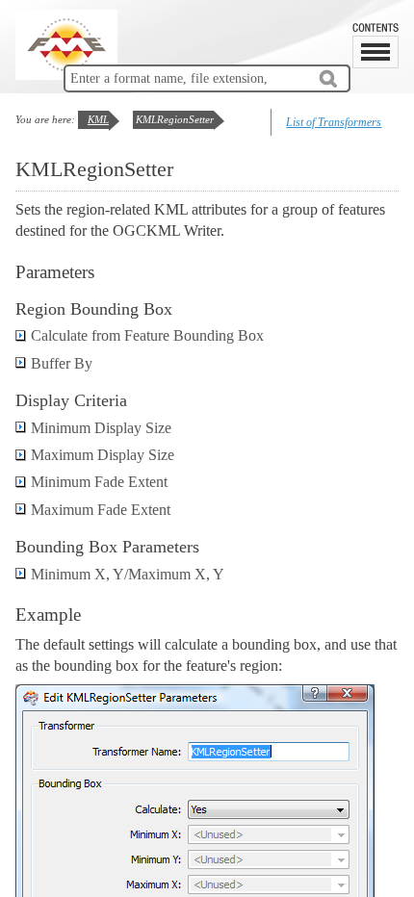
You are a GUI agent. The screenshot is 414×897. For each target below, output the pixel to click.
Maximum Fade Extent (100, 509)
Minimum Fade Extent (99, 482)
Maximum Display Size (102, 455)
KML (98, 119)
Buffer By (61, 363)
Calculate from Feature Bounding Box (147, 335)
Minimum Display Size (101, 428)
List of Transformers (333, 122)
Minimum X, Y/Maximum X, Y (127, 574)
